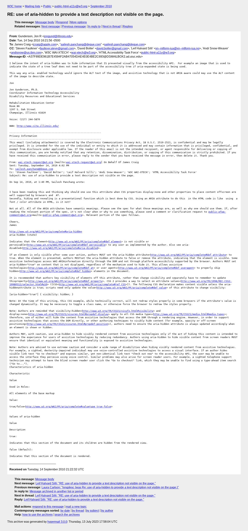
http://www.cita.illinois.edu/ (38, 126)
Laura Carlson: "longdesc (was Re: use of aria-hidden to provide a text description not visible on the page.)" (110, 487)
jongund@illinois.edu (57, 36)
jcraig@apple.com (44, 44)
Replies (128, 26)
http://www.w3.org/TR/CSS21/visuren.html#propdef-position (67, 324)
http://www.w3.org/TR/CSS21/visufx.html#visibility (117, 311)
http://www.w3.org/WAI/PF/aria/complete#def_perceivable (66, 244)
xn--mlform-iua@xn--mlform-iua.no (177, 48)
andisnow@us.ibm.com (26, 52)
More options (78, 22)
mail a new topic (76, 506)
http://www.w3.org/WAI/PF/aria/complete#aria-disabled (60, 248)
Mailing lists (32, 6)
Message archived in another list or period (56, 491)
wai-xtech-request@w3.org (35, 162)
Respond (62, 22)
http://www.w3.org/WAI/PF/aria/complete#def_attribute (188, 254)
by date (65, 510)
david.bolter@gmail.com (112, 48)
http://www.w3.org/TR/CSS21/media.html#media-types (188, 314)
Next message (50, 26)
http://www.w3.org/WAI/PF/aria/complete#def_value (131, 287)
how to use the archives (37, 514)
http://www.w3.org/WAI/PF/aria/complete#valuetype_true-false (68, 406)
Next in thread (112, 26)
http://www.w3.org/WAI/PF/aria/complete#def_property (65, 281)
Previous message (74, 26)
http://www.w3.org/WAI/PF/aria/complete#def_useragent (156, 267)
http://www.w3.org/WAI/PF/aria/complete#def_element (85, 241)
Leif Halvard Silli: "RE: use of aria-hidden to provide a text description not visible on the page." (96, 483)
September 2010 (101, 6)
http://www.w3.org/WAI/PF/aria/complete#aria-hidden (45, 231)
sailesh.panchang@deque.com (81, 44)
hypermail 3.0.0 (57, 521)
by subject (92, 510)
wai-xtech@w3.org (83, 52)
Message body (44, 22)
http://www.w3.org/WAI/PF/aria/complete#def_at (61, 267)
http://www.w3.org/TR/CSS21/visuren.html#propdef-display (68, 314)
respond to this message (48, 506)
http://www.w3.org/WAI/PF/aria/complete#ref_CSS (92, 284)
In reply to (94, 26)
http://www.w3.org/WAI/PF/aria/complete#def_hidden (55, 271)
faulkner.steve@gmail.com (57, 48)
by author (107, 510)
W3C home (14, 6)
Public (47, 6)
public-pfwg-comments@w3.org (62, 215)
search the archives (67, 514)
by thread (78, 510)
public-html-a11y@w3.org (70, 6)
